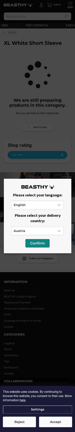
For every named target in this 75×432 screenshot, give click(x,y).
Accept (55, 422)
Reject (19, 422)
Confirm (37, 243)
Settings (37, 409)
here (22, 400)
